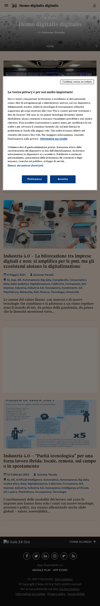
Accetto (63, 179)
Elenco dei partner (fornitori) (25, 165)
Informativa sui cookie (53, 138)
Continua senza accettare (77, 82)
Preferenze (34, 179)
